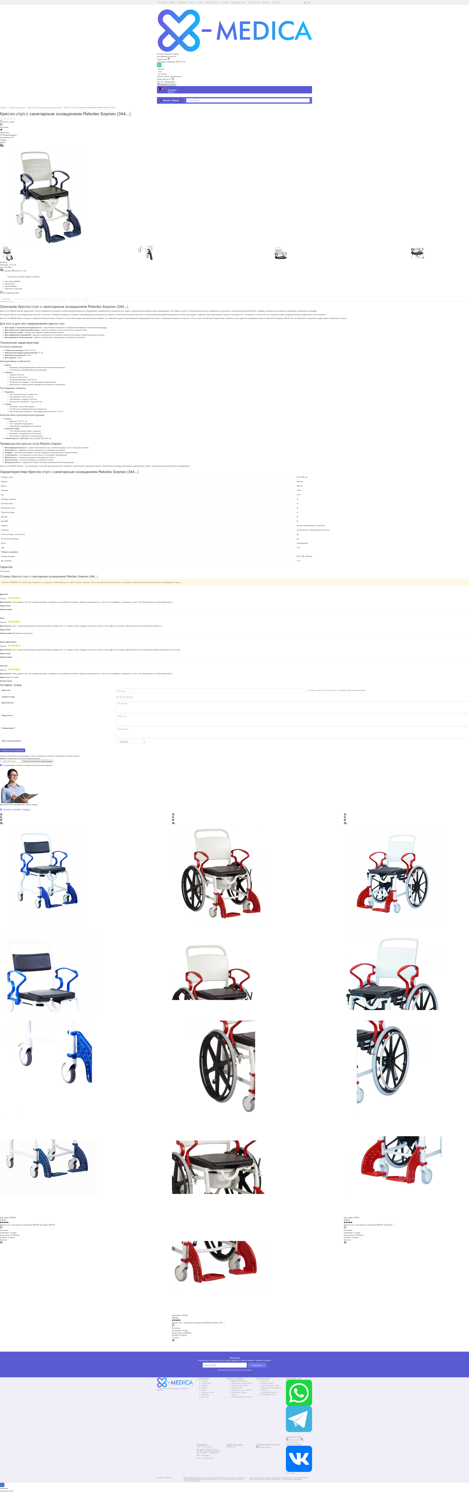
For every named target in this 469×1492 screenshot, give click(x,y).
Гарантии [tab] (62, 298)
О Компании (206, 1383)
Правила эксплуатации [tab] (43, 298)
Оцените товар (8, 696)
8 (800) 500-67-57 (164, 79)
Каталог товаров (171, 100)
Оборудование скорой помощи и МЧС (239, 1386)
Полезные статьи (208, 1392)
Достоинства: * (8, 702)
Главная (205, 1381)
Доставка (264, 1381)
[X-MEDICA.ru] (234, 30)
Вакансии (205, 1394)
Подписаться (257, 1365)
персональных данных (43, 765)
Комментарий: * (8, 728)
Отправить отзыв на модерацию (12, 750)
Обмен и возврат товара (270, 1385)
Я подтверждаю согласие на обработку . (27, 765)
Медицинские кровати (239, 1381)
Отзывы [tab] (86, 298)
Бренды (204, 1385)
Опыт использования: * (12, 740)
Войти (308, 2)
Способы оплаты (267, 1383)
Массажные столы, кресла (241, 1390)
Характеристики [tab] (22, 298)
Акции (204, 1390)
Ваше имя (6, 690)
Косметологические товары (241, 1397)
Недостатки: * (8, 715)
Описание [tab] (6, 298)
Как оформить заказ (268, 1394)
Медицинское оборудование (241, 1383)
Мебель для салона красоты (238, 1393)
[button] (162, 2)
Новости (205, 1387)
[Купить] (1, 1243)
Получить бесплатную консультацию (37, 761)
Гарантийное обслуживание (271, 1387)
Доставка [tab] (74, 298)
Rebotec (13, 286)
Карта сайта (290, 1473)
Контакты (205, 1397)
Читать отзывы (9, 121)
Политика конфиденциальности (269, 1391)
